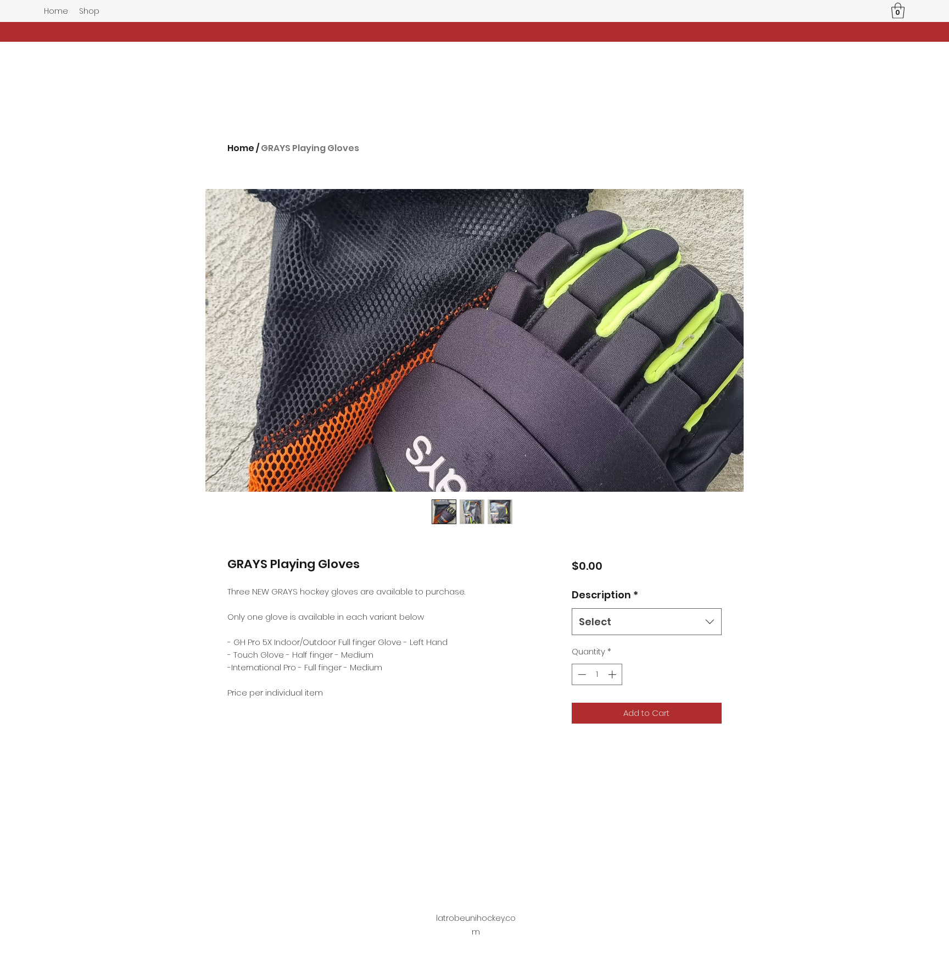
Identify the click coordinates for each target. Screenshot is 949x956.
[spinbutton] (597, 674)
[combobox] (647, 622)
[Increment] (613, 674)
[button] (898, 11)
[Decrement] (580, 674)
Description (605, 595)
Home (240, 148)
